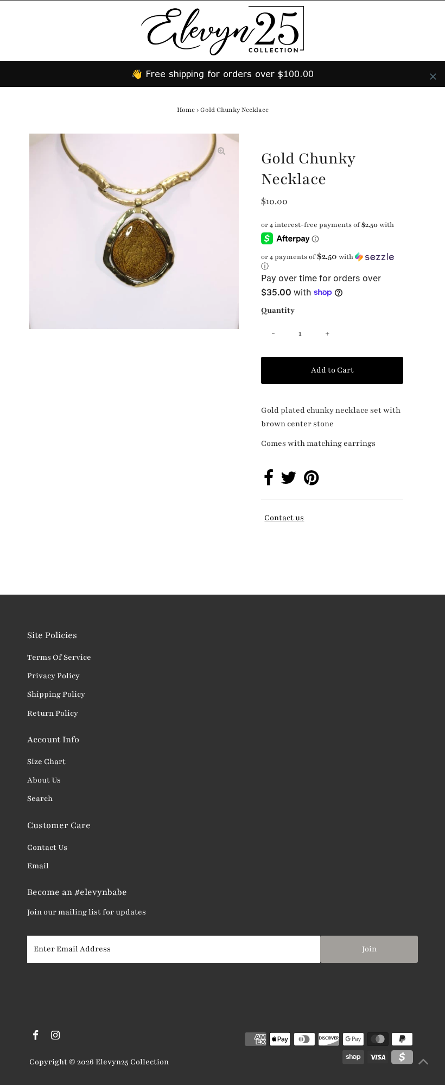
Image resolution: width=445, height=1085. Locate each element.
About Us (44, 780)
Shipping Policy (56, 694)
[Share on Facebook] (269, 481)
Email (38, 866)
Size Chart (46, 761)
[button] (332, 261)
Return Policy (52, 713)
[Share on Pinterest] (311, 481)
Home (186, 109)
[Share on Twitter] (289, 481)
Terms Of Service (59, 657)
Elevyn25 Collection (132, 1062)
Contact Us (47, 847)
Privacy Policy (53, 676)
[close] (433, 76)
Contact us (284, 518)
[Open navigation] (45, 30)
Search (40, 798)
